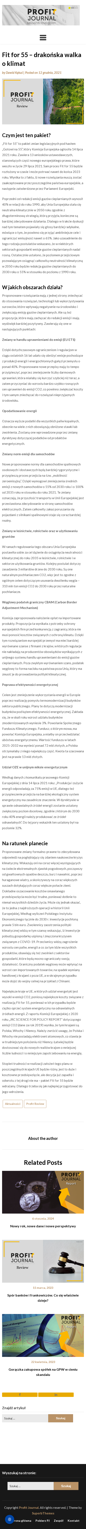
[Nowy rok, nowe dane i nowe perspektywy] (43, 1191)
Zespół (58, 1520)
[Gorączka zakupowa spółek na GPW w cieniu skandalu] (43, 1334)
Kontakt (74, 1520)
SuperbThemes (43, 1513)
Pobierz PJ (42, 1520)
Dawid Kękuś (14, 72)
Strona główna (21, 1520)
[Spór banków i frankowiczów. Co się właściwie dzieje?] (43, 1260)
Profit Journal (29, 1507)
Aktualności (12, 1103)
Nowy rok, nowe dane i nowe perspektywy (43, 1226)
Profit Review (35, 1103)
